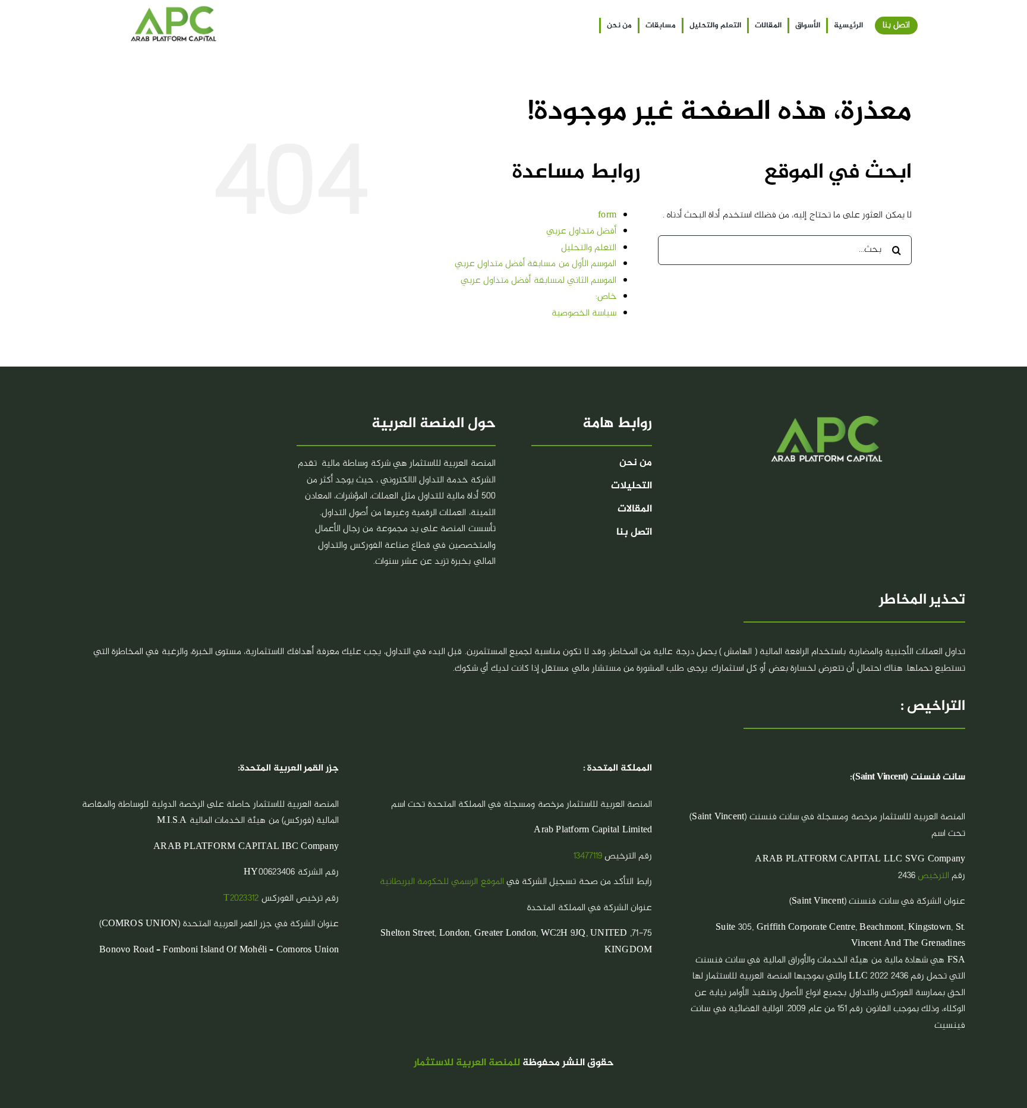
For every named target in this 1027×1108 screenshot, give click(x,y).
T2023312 (241, 899)
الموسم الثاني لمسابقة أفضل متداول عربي (538, 281)
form (607, 215)
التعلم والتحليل (588, 248)
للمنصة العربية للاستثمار (467, 1063)
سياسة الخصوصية (584, 313)
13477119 (588, 856)
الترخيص (933, 876)
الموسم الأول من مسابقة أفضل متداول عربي (535, 264)
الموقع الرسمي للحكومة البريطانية (442, 882)
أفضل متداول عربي (581, 231)
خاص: (606, 297)
